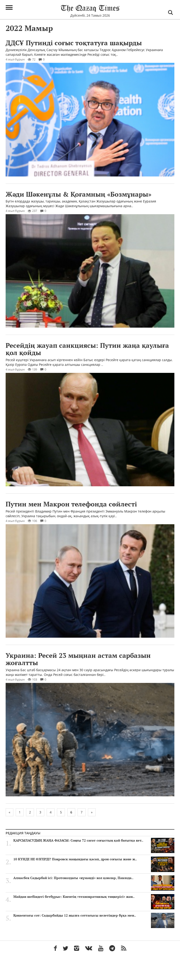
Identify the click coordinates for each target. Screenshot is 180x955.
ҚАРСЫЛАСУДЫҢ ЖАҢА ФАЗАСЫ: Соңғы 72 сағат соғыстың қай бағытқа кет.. (78, 840)
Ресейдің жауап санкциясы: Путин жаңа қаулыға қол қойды (87, 349)
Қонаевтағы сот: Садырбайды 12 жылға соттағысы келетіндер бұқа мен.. (74, 915)
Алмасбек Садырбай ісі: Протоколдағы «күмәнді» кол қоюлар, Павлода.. (73, 878)
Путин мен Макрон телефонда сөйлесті (71, 504)
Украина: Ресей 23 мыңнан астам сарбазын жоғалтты (78, 659)
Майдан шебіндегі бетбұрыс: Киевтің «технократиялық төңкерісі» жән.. (74, 897)
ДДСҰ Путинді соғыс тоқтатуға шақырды (74, 42)
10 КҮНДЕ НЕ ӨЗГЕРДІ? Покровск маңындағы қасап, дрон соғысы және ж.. (75, 859)
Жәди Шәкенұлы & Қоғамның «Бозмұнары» (78, 194)
